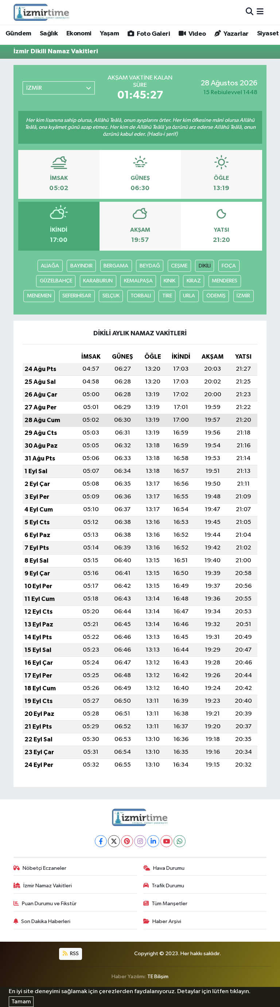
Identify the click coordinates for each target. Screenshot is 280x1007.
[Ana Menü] (260, 12)
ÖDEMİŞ (216, 295)
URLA (189, 295)
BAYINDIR (81, 266)
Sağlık (49, 33)
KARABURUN (98, 280)
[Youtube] (166, 841)
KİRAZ (194, 280)
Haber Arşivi (166, 921)
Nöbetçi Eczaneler (44, 868)
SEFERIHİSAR (76, 295)
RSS (74, 953)
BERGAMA (116, 266)
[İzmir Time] (41, 12)
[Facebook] (101, 841)
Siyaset (268, 33)
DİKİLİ (205, 266)
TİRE (167, 295)
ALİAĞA (50, 266)
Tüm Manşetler (169, 903)
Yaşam (109, 33)
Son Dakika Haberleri (45, 921)
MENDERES (224, 280)
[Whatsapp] (180, 841)
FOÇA (229, 266)
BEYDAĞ (150, 266)
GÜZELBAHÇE (56, 280)
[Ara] (249, 12)
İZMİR (243, 295)
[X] (114, 841)
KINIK (169, 280)
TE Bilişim (157, 976)
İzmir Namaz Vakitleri (47, 885)
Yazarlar (235, 34)
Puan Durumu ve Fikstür (49, 903)
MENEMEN (39, 295)
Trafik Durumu (168, 885)
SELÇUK (111, 295)
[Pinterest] (127, 841)
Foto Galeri (152, 34)
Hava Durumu (168, 868)
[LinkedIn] (153, 841)
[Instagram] (140, 841)
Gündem (18, 33)
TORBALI (141, 295)
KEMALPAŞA (138, 280)
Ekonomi (79, 33)
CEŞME (179, 266)
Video (196, 34)
